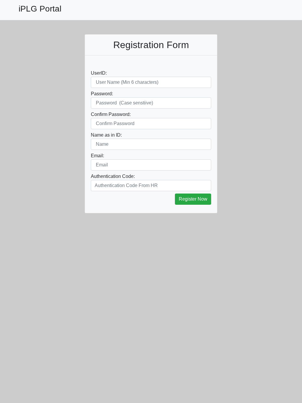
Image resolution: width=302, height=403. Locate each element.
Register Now (193, 199)
